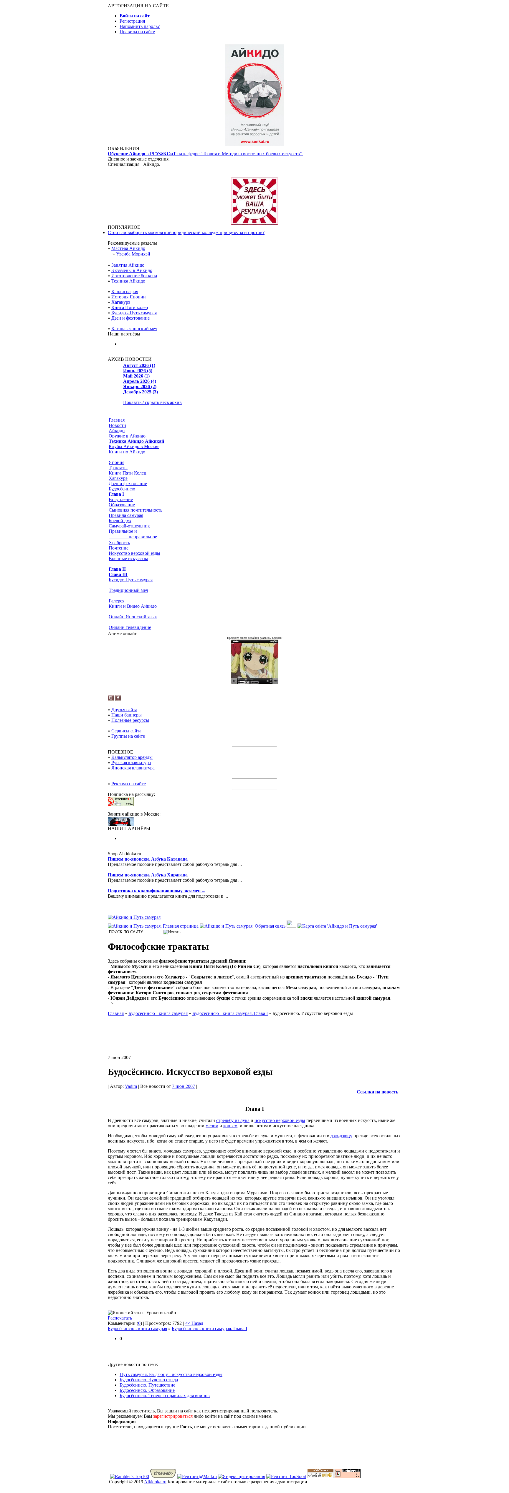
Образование (122, 504)
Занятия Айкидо (127, 265)
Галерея (116, 600)
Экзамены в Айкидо (131, 270)
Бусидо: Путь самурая (131, 579)
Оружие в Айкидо (127, 435)
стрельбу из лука (232, 1120)
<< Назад (194, 1323)
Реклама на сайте (128, 783)
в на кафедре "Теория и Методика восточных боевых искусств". (205, 153)
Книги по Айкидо (127, 451)
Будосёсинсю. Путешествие (147, 1384)
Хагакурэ (120, 302)
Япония (116, 462)
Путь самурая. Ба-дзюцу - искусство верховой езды (171, 1374)
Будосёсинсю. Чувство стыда (149, 1379)
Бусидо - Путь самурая (134, 312)
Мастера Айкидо (128, 248)
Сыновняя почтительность (135, 509)
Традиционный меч (128, 590)
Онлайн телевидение (130, 627)
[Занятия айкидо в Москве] (254, 144)
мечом (212, 1125)
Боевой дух (120, 520)
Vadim (131, 1086)
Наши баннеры (126, 714)
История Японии (128, 296)
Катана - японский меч (134, 328)
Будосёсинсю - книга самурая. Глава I (209, 1328)
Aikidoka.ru (155, 1481)
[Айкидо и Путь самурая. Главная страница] (153, 925)
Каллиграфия (124, 291)
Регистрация (132, 21)
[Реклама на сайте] (254, 223)
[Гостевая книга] (291, 925)
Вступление (121, 499)
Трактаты (118, 467)
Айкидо (117, 430)
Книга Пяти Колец (127, 472)
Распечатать (120, 1317)
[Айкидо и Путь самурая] (134, 917)
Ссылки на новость (377, 1091)
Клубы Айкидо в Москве (134, 446)
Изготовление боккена (134, 275)
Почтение (118, 547)
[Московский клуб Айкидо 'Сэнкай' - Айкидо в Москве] (121, 824)
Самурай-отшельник (129, 525)
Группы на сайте (128, 736)
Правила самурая (126, 515)
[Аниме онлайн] (254, 682)
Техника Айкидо (128, 280)
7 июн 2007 (183, 1086)
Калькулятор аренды (132, 757)
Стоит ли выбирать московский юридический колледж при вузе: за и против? (186, 232)
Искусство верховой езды (134, 553)
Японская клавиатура (133, 767)
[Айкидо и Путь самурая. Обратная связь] (242, 925)
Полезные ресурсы (130, 720)
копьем (230, 1125)
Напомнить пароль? (140, 26)
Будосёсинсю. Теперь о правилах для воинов (165, 1395)
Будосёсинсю (122, 488)
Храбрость (119, 542)
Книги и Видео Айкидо (133, 606)
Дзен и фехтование (130, 317)
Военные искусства (128, 558)
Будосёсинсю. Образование (147, 1390)
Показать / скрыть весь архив (152, 402)
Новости (117, 425)
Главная (117, 419)
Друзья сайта (124, 709)
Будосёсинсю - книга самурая (137, 1328)
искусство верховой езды (279, 1120)
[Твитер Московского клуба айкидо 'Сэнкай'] (111, 699)
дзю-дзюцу (341, 1135)
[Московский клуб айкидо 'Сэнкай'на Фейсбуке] (118, 699)
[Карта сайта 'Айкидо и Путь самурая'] (337, 925)
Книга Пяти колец (129, 307)
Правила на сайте (137, 31)
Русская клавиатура (131, 762)
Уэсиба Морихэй (133, 253)
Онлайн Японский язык (133, 616)
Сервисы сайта (126, 730)
